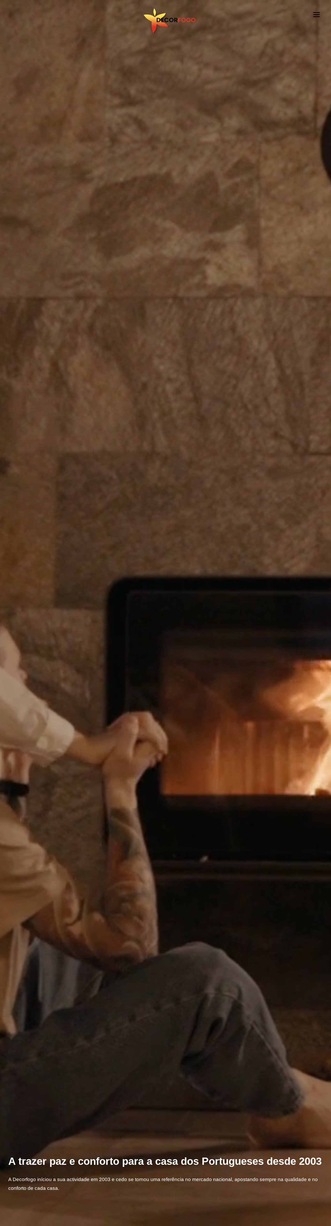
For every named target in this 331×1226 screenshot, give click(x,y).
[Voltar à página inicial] (165, 30)
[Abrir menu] (316, 14)
